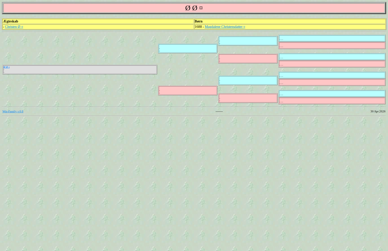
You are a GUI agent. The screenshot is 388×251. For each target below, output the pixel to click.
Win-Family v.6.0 (12, 111)
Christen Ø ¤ (14, 27)
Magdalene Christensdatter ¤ (225, 27)
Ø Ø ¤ (7, 67)
